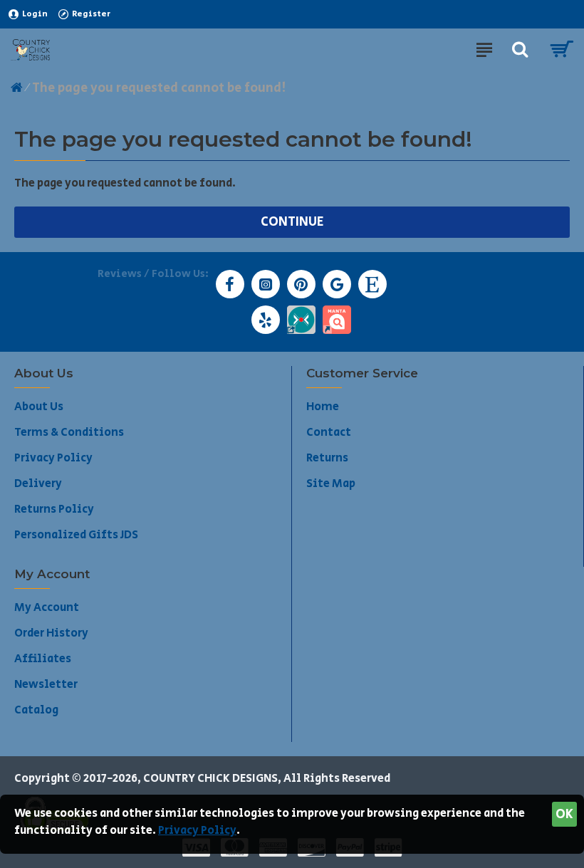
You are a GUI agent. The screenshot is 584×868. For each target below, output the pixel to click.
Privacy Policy (197, 830)
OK (564, 814)
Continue (292, 222)
